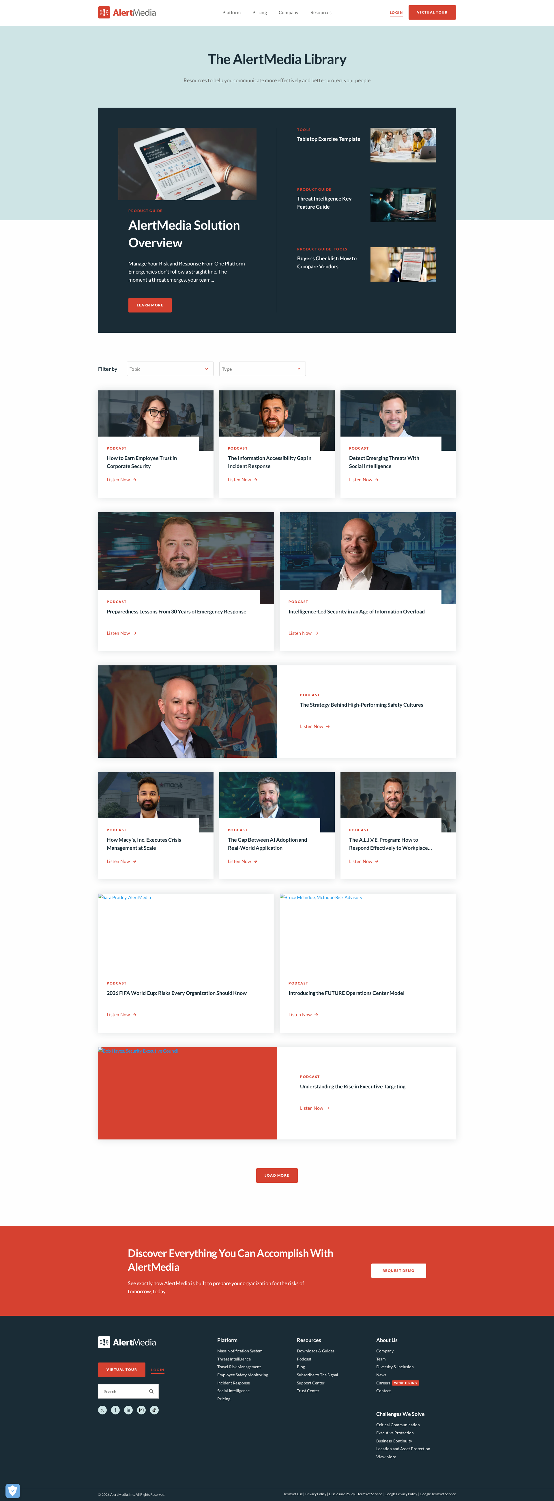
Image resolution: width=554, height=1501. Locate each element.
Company (385, 1350)
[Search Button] (151, 1391)
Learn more (150, 305)
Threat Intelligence (234, 1358)
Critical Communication (398, 1424)
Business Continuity (394, 1440)
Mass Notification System (240, 1350)
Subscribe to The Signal (317, 1374)
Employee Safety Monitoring (242, 1374)
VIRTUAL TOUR (432, 12)
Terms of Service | (371, 1494)
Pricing (223, 1398)
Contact (383, 1390)
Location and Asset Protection (403, 1448)
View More (386, 1456)
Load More (277, 1175)
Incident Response (233, 1382)
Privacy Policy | (316, 1494)
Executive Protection (395, 1432)
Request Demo (399, 1270)
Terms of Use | (293, 1494)
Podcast (304, 1358)
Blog (301, 1366)
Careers (383, 1382)
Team (381, 1358)
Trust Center (308, 1390)
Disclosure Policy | (343, 1494)
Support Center (311, 1382)
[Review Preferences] (12, 1491)
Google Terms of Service (438, 1494)
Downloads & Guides (315, 1350)
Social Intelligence (233, 1390)
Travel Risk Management (239, 1366)
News (381, 1374)
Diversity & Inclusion (395, 1366)
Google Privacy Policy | (402, 1494)
